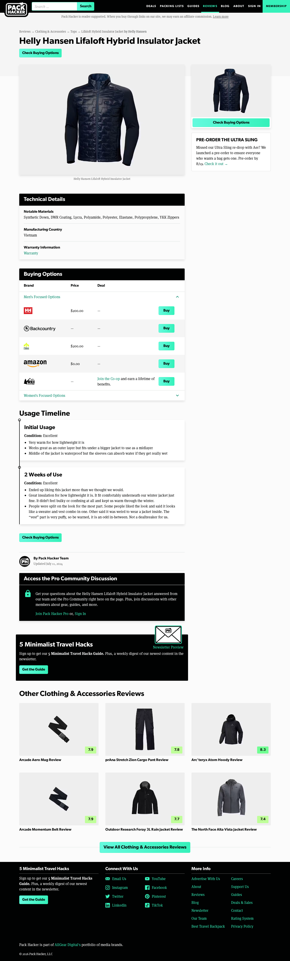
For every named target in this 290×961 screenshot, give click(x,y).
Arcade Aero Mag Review (40, 760)
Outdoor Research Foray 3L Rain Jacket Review (144, 830)
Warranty (31, 253)
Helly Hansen (137, 31)
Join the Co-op (108, 378)
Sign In (254, 6)
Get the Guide (33, 669)
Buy (166, 310)
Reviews (210, 6)
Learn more (221, 16)
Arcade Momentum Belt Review (45, 830)
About (238, 6)
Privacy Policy (242, 926)
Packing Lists (172, 6)
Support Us (240, 886)
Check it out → (216, 163)
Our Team (199, 918)
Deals (151, 6)
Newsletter (199, 910)
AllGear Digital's (68, 944)
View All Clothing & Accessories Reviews (145, 847)
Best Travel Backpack (208, 926)
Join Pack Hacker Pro (52, 613)
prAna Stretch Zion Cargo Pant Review (136, 760)
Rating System (242, 918)
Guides (193, 6)
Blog (225, 6)
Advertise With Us (205, 878)
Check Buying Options (40, 53)
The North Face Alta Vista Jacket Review (224, 830)
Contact (237, 910)
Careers (237, 878)
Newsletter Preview (168, 647)
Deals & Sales (242, 902)
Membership (276, 6)
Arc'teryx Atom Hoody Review (216, 760)
